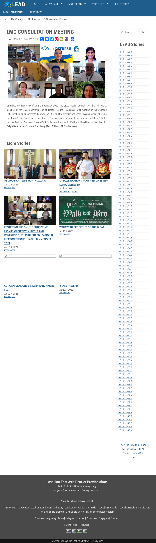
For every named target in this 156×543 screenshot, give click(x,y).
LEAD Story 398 (125, 90)
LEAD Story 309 (125, 381)
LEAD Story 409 (125, 52)
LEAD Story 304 (125, 398)
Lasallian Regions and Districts (135, 507)
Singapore (104, 518)
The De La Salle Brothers (52, 511)
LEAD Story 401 (125, 80)
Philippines (91, 518)
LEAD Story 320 (125, 342)
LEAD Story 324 (125, 328)
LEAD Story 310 (125, 377)
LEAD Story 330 (125, 307)
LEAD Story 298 (125, 419)
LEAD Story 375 (125, 171)
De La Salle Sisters (75, 511)
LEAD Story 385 (125, 136)
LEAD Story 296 (125, 426)
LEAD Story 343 (125, 262)
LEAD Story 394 (125, 104)
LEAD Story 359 (125, 206)
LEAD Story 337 (125, 283)
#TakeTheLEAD (68, 285)
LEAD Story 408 (125, 55)
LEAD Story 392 (125, 111)
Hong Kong (50, 518)
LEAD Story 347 (125, 248)
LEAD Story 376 (125, 167)
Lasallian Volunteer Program (100, 511)
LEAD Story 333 (125, 297)
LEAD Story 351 (125, 234)
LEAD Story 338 (125, 279)
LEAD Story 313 (125, 367)
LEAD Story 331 (125, 304)
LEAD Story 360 (125, 202)
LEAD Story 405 (125, 66)
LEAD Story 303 (125, 402)
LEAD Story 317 (125, 353)
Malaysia (69, 518)
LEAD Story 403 (125, 73)
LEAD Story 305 (125, 395)
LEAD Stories (17, 19)
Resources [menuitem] (36, 12)
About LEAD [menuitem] (75, 4)
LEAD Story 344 (125, 258)
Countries (39, 518)
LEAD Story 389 (125, 122)
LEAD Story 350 (125, 237)
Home (5, 19)
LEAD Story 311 (125, 374)
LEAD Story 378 (125, 160)
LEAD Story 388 (125, 125)
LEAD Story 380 (125, 153)
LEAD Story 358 (125, 209)
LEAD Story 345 (125, 255)
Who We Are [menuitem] (51, 4)
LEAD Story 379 (125, 157)
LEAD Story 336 (125, 286)
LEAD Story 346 (125, 251)
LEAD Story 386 (125, 132)
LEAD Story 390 (125, 118)
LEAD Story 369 (125, 192)
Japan (61, 518)
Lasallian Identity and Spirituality (47, 507)
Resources (84, 524)
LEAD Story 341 (125, 269)
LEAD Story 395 (125, 101)
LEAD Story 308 (125, 384)
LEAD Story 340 (125, 272)
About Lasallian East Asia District (77, 501)
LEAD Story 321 (125, 339)
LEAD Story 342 (125, 265)
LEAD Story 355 (125, 220)
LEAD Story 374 (125, 174)
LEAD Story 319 (125, 346)
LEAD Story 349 (125, 241)
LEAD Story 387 (125, 129)
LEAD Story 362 (125, 195)
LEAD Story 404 (125, 69)
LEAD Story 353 (125, 227)
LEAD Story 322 (125, 335)
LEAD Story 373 (125, 178)
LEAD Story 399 (125, 87)
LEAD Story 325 (125, 325)
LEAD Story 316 (125, 356)
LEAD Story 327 (125, 318)
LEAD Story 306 (125, 391)
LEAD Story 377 (125, 164)
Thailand (75, 191)
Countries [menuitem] (98, 4)
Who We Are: (10, 507)
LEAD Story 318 (125, 349)
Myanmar (80, 518)
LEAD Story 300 (125, 412)
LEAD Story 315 (125, 360)
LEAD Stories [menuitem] (121, 4)
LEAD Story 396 (125, 97)
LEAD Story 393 (125, 108)
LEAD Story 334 (125, 293)
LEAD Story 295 (125, 430)
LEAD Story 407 (125, 59)
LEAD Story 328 (125, 314)
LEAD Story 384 (125, 139)
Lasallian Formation (108, 507)
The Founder (22, 507)
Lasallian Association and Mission (81, 507)
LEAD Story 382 (125, 146)
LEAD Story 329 (125, 311)
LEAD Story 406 (125, 62)
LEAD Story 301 (125, 409)
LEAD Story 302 (125, 405)
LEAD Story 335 (125, 290)
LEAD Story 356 (125, 216)
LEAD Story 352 (125, 230)
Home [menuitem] (36, 4)
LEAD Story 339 (125, 276)
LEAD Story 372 (125, 181)
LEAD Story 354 (125, 223)
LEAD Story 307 (125, 388)
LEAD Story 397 (125, 94)
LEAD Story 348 (125, 244)
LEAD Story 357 (33, 19)
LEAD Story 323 (125, 332)
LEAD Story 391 (125, 115)
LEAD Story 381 (125, 150)
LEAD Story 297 (125, 423)
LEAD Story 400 (125, 83)
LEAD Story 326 (125, 321)
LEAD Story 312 (125, 370)
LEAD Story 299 (125, 416)
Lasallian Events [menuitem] (13, 12)
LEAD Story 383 (125, 143)
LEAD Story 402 (125, 76)
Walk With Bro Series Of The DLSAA (81, 227)
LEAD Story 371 (125, 185)
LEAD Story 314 (125, 363)
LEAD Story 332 (125, 300)
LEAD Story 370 (125, 188)
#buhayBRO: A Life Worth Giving (25, 180)
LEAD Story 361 (125, 199)
